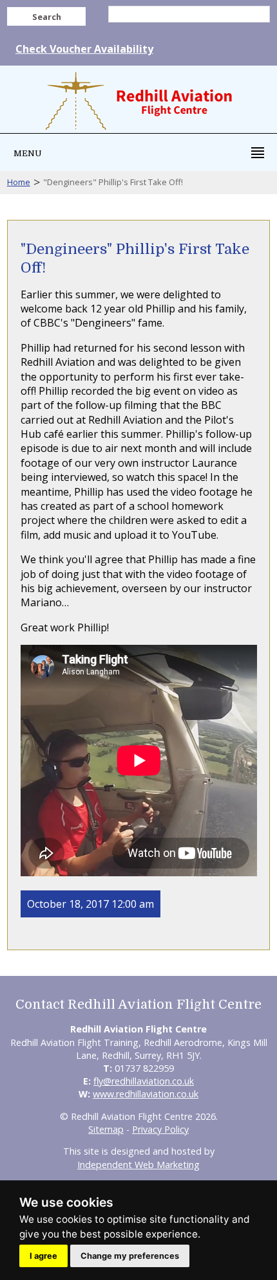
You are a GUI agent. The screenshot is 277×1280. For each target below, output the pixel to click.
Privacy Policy (160, 1129)
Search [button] (46, 17)
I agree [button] (43, 1256)
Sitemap (106, 1129)
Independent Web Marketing (138, 1164)
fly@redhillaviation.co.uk (143, 1081)
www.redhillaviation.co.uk (145, 1094)
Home (18, 182)
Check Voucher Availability (84, 49)
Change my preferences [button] (130, 1256)
